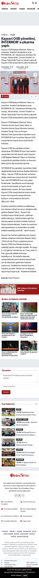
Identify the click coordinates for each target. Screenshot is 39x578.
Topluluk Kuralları (10, 564)
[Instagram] (23, 495)
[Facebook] (16, 495)
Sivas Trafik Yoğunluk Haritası (28, 510)
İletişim (6, 562)
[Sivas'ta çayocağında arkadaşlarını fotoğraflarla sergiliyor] (10, 307)
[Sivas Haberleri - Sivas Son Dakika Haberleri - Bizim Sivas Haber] (10, 3)
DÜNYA (16, 534)
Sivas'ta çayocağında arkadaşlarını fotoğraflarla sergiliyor (10, 315)
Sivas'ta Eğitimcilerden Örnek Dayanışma (24, 444)
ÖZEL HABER (8, 534)
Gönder (6, 392)
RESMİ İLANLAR (22, 537)
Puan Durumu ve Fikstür (11, 516)
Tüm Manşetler (27, 516)
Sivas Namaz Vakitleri (11, 509)
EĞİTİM (19, 439)
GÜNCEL (5, 9)
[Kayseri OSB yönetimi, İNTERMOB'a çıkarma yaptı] (19, 82)
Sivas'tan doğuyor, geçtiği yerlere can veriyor (8, 335)
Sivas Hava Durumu (29, 502)
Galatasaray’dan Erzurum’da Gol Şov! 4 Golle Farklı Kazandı (26, 413)
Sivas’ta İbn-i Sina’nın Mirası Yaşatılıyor (26, 423)
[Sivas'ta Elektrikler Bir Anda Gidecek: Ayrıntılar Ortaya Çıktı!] (10, 346)
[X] (19, 495)
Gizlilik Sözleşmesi (10, 560)
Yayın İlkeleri (8, 566)
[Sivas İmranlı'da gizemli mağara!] (28, 346)
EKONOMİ (31, 9)
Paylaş (6, 96)
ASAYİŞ (13, 537)
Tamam (25, 575)
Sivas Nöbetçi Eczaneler (7, 503)
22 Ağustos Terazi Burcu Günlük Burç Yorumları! (26, 335)
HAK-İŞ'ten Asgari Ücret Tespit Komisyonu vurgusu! (25, 454)
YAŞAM (22, 9)
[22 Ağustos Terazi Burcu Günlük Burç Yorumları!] (28, 327)
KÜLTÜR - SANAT (22, 419)
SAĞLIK (32, 534)
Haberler (4, 35)
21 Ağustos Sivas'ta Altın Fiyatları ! (26, 464)
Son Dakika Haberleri (10, 521)
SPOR (18, 409)
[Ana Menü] (36, 3)
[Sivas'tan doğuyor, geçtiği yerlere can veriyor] (10, 327)
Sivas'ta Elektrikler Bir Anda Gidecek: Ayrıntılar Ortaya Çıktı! (10, 353)
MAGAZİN (24, 534)
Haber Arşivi (27, 521)
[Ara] (33, 3)
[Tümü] (36, 404)
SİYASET (13, 9)
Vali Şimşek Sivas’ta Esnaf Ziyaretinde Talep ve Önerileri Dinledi (26, 434)
